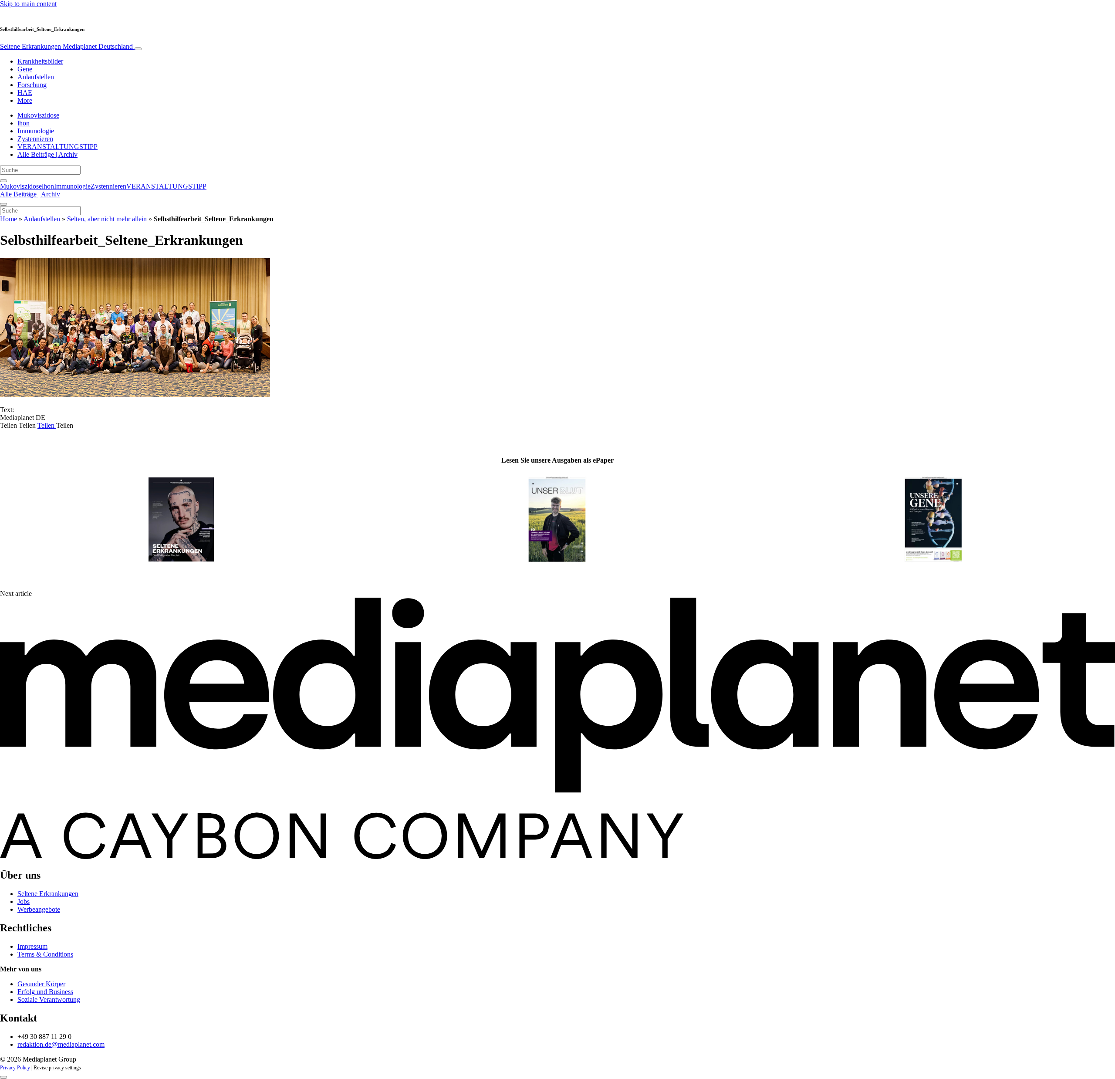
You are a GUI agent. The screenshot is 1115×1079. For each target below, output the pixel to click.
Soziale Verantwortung (48, 999)
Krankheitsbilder (40, 61)
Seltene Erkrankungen (66, 46)
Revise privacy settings (57, 1068)
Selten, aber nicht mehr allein (107, 219)
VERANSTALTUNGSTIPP (57, 146)
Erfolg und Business (45, 991)
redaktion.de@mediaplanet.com (61, 1044)
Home (8, 219)
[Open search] (3, 180)
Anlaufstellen (35, 77)
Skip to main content (28, 3)
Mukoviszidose (38, 115)
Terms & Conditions (45, 954)
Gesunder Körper (41, 984)
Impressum (32, 946)
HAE (24, 92)
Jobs (23, 901)
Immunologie (35, 131)
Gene (24, 69)
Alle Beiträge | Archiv (47, 154)
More (24, 100)
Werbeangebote (38, 909)
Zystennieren (35, 138)
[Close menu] (3, 204)
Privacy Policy (15, 1068)
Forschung (32, 84)
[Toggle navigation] (138, 48)
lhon (23, 123)
